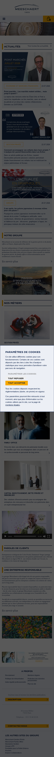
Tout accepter (16, 383)
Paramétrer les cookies (22, 374)
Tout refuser (16, 378)
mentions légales (12, 405)
